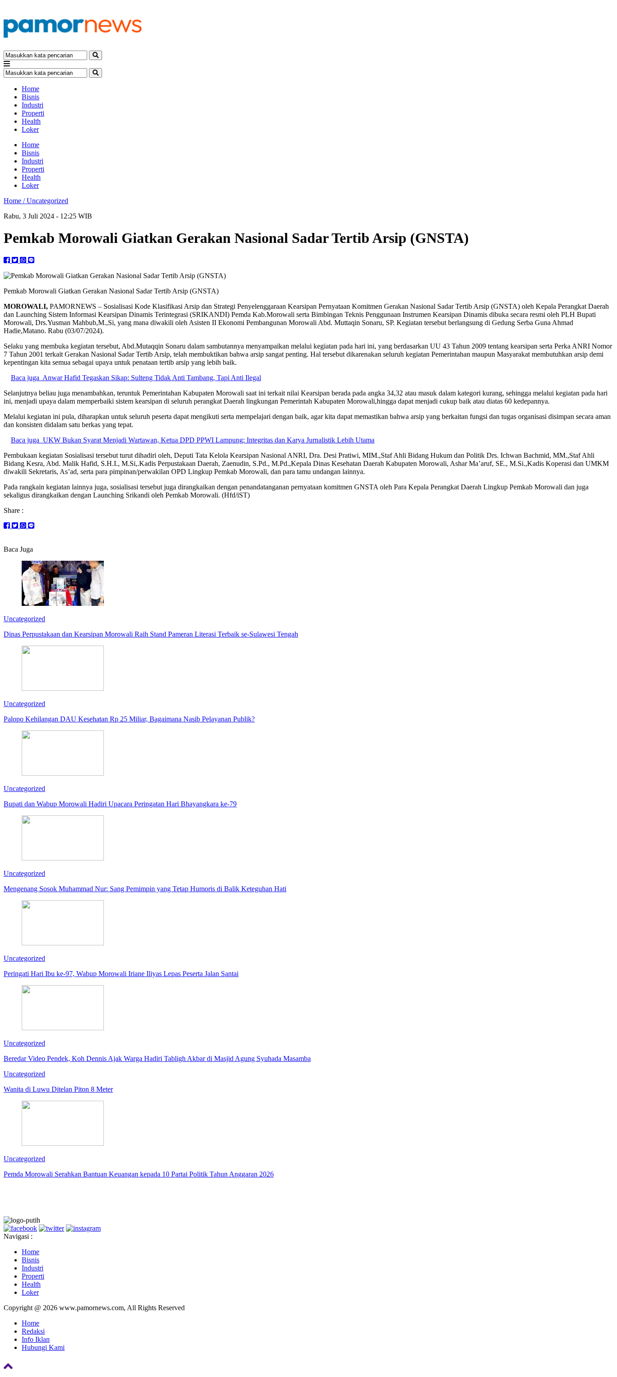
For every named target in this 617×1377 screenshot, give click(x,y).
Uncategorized (47, 201)
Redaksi (33, 1331)
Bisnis (30, 97)
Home (30, 89)
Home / (15, 201)
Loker (30, 129)
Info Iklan (36, 1339)
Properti (33, 113)
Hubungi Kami (43, 1347)
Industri (32, 105)
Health (31, 121)
